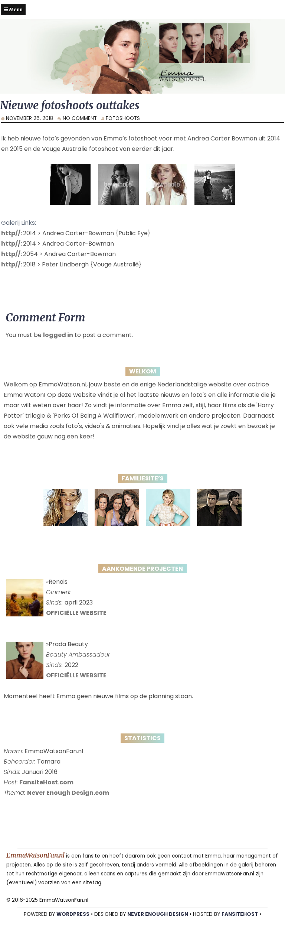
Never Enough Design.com (68, 792)
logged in (58, 335)
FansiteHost (240, 914)
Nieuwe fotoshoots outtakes (70, 105)
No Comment (80, 118)
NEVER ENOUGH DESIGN (157, 914)
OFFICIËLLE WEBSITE (76, 613)
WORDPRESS (72, 914)
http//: (12, 233)
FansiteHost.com (46, 782)
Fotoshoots (123, 118)
